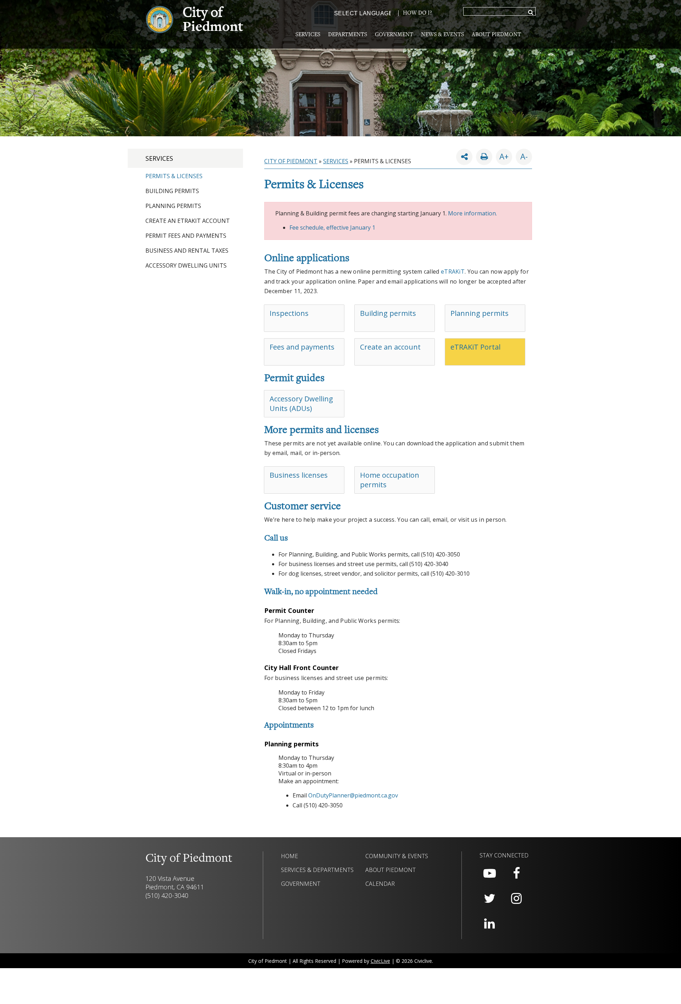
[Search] (530, 13)
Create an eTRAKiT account (187, 221)
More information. (472, 213)
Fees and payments (302, 347)
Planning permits (479, 313)
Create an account (390, 347)
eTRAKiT (453, 271)
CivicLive (380, 961)
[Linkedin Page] (489, 924)
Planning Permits (173, 206)
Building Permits (172, 191)
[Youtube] (489, 873)
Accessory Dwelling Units (186, 265)
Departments (347, 35)
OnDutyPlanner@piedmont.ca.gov (353, 795)
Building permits (388, 313)
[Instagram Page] (516, 899)
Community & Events (396, 856)
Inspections (289, 313)
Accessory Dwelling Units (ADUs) (301, 403)
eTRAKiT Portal (475, 347)
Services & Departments (317, 870)
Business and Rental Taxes (186, 250)
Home (289, 856)
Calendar (380, 884)
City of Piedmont (290, 161)
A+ (504, 156)
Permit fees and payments (185, 236)
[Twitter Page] (489, 899)
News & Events (442, 35)
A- (522, 155)
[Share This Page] (464, 157)
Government (394, 35)
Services (307, 35)
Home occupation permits (389, 479)
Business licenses (299, 475)
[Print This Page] (484, 157)
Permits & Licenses (174, 176)
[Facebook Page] (516, 873)
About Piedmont (496, 35)
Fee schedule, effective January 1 (332, 227)
